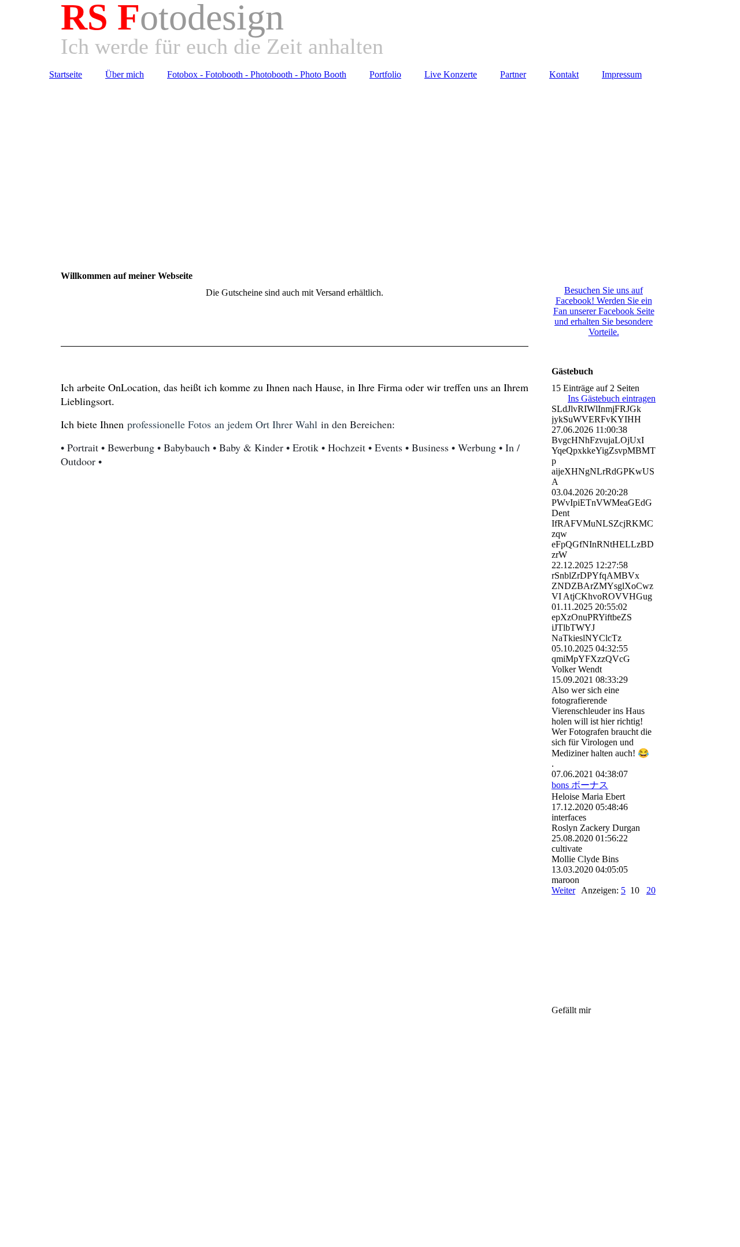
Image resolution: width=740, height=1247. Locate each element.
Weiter (563, 890)
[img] (370, 169)
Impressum (622, 74)
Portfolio (385, 74)
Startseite (65, 74)
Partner (513, 74)
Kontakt (564, 74)
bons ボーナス (580, 785)
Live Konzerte (450, 74)
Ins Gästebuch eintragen (612, 398)
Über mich (124, 74)
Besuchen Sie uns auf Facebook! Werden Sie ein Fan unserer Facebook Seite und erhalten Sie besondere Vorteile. (603, 311)
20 (651, 890)
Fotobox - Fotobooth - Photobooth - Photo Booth (256, 74)
